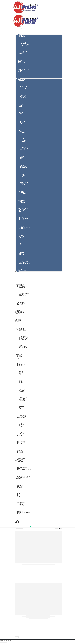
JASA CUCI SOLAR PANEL (20, 505)
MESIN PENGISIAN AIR (21, 217)
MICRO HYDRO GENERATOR (22, 54)
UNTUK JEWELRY (24, 151)
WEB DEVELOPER (20, 72)
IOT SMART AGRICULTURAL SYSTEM (22, 453)
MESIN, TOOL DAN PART (20, 60)
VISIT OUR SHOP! (28, 526)
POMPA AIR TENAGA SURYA (23, 90)
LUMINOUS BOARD (21, 210)
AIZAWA (21, 158)
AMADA (23, 174)
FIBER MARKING (23, 141)
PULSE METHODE (24, 147)
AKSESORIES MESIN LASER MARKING (25, 393)
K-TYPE (20, 244)
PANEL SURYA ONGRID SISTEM (24, 331)
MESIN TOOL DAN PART (19, 366)
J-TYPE (20, 243)
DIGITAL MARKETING (19, 322)
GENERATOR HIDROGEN (22, 104)
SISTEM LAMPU (19, 61)
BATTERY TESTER (21, 264)
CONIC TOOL (22, 120)
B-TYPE (18, 489)
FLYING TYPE (23, 137)
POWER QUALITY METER (22, 262)
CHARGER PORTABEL (21, 198)
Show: (54, 529)
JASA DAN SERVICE (20, 71)
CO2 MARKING (23, 142)
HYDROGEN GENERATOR (22, 55)
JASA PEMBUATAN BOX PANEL (22, 251)
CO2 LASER (23, 133)
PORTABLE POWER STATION (22, 115)
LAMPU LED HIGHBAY (21, 190)
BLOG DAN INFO (17, 521)
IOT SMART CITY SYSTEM (22, 203)
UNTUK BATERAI (24, 150)
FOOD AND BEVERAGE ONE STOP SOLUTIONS (23, 69)
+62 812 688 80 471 (25, 28)
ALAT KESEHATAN (20, 70)
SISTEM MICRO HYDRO (21, 103)
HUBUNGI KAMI (19, 273)
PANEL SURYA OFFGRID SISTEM (24, 332)
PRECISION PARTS (21, 186)
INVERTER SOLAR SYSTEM (22, 59)
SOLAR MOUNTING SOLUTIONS (21, 306)
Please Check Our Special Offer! (21, 526)
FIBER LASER (23, 132)
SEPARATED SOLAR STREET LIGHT (26, 89)
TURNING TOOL (22, 129)
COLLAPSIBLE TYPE (21, 212)
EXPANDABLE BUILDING (20, 462)
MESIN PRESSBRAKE (21, 410)
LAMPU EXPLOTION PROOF (22, 192)
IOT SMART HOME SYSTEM (22, 202)
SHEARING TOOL (22, 122)
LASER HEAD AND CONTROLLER (24, 182)
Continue (5, 642)
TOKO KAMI (18, 78)
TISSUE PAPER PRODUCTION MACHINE (23, 228)
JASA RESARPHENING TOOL (22, 255)
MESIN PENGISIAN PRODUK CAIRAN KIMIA (23, 471)
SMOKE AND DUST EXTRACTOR (24, 155)
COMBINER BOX (21, 111)
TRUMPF (21, 419)
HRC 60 (21, 375)
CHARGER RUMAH (19, 445)
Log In (15, 524)
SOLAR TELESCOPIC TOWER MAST (24, 349)
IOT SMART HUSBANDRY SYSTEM (22, 454)
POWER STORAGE (21, 116)
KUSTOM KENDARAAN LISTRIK (21, 63)
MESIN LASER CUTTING (23, 131)
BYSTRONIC (23, 172)
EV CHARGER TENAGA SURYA (25, 52)
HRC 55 (21, 374)
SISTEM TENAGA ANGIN (22, 102)
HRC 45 (23, 124)
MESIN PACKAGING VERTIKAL (23, 226)
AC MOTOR (22, 340)
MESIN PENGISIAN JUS (21, 219)
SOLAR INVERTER (21, 107)
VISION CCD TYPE (24, 140)
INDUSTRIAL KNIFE (20, 229)
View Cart (1, 642)
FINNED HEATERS (21, 235)
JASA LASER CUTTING (21, 254)
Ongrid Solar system (23, 288)
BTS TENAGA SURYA (24, 45)
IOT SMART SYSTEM (20, 201)
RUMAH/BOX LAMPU (21, 112)
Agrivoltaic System (23, 297)
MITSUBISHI (23, 173)
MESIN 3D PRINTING (22, 156)
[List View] (61, 529)
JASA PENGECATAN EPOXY (22, 252)
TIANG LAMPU (20, 113)
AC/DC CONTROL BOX (20, 358)
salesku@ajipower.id (31, 28)
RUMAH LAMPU (21, 194)
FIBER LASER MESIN (22, 157)
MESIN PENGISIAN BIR (21, 221)
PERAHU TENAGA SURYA (25, 51)
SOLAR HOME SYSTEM (22, 287)
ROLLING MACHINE (22, 164)
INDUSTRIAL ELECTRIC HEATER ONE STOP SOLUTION (24, 76)
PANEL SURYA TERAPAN (23, 43)
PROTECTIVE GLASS (21, 418)
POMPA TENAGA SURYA (25, 46)
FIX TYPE (23, 138)
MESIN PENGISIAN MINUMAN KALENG (23, 218)
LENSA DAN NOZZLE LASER (22, 168)
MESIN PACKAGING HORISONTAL (24, 225)
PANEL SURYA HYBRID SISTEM (25, 85)
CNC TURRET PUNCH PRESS (23, 409)
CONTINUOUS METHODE (25, 148)
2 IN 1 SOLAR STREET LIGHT (25, 88)
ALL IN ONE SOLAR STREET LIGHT (25, 87)
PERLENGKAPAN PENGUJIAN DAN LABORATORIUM (23, 506)
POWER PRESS (22, 165)
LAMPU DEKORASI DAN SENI (22, 193)
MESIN (19, 130)
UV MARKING (22, 392)
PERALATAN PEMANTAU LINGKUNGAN (22, 515)
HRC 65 (23, 128)
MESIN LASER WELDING (23, 149)
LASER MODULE (22, 183)
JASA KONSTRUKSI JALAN (22, 253)
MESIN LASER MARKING (22, 384)
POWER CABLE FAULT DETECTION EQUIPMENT (24, 263)
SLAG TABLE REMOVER (23, 383)
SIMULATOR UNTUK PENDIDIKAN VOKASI (24, 259)
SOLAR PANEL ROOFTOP (23, 81)
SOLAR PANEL (20, 106)
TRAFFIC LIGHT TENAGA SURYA (24, 98)
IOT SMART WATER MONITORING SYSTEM (24, 207)
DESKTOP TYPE (23, 139)
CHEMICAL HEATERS (21, 237)
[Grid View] (59, 529)
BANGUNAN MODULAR (20, 68)
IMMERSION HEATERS (20, 480)
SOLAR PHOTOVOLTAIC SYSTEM (23, 37)
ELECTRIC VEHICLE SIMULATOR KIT (24, 261)
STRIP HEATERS (21, 238)
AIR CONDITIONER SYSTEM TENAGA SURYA (27, 50)
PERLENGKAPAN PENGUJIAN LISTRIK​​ (21, 323)
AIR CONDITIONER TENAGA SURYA (24, 94)
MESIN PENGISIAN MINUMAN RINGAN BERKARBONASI (25, 220)
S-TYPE (20, 247)
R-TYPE (20, 246)
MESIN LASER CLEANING (23, 146)
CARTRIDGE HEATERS (21, 236)
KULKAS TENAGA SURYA (23, 95)
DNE (22, 181)
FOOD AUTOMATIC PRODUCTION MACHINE (24, 227)
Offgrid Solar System (24, 41)
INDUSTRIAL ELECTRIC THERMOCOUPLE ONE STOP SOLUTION (25, 77)
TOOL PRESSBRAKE (22, 121)
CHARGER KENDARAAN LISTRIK (21, 62)
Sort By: (14, 529)
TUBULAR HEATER (21, 234)
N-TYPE (20, 245)
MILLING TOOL (22, 123)
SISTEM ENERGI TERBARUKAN (21, 79)
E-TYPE (20, 242)
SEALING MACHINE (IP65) (23, 166)
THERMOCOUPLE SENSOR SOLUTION (21, 488)
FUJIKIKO (21, 159)
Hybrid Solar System (24, 42)
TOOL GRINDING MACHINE (23, 167)
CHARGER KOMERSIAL (21, 199)
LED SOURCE (20, 114)
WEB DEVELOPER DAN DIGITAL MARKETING (23, 270)
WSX (21, 427)
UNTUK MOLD (22, 401)
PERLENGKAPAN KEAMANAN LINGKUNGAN (23, 208)
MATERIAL (18, 514)
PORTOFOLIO (17, 520)
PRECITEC (23, 177)
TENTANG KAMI (17, 282)
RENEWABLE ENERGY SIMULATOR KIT (24, 260)
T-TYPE (18, 497)
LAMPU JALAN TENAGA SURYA (25, 44)
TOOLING (18, 367)
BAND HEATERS (21, 233)
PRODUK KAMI (18, 34)
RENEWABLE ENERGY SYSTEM (21, 35)
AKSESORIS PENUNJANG (21, 105)
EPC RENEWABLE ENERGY (22, 36)
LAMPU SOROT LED (21, 191)
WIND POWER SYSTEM (21, 53)
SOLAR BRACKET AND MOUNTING (22, 357)
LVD (22, 176)
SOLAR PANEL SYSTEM (21, 80)
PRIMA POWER (23, 175)
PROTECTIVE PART (22, 184)
